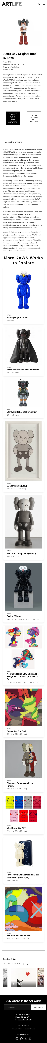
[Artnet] (26, 1038)
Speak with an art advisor (34, 118)
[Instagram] (17, 1038)
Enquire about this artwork (12, 118)
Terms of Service (29, 1029)
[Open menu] (43, 4)
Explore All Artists (11, 964)
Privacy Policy (17, 1029)
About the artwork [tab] (13, 142)
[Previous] (23, 964)
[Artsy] (30, 1038)
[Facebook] (21, 1038)
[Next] (28, 964)
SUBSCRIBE (38, 1007)
